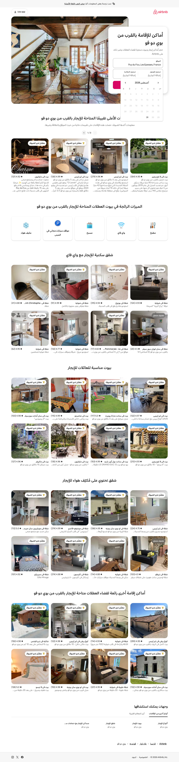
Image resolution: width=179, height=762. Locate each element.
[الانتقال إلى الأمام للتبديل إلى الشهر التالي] (125, 83)
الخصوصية (143, 757)
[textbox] (150, 75)
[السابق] (95, 132)
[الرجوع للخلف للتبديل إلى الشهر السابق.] (158, 83)
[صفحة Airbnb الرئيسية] (160, 11)
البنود (134, 757)
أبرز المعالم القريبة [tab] (136, 713)
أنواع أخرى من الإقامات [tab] (158, 713)
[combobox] (138, 64)
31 (147, 117)
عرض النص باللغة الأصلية (74, 3)
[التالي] (84, 132)
